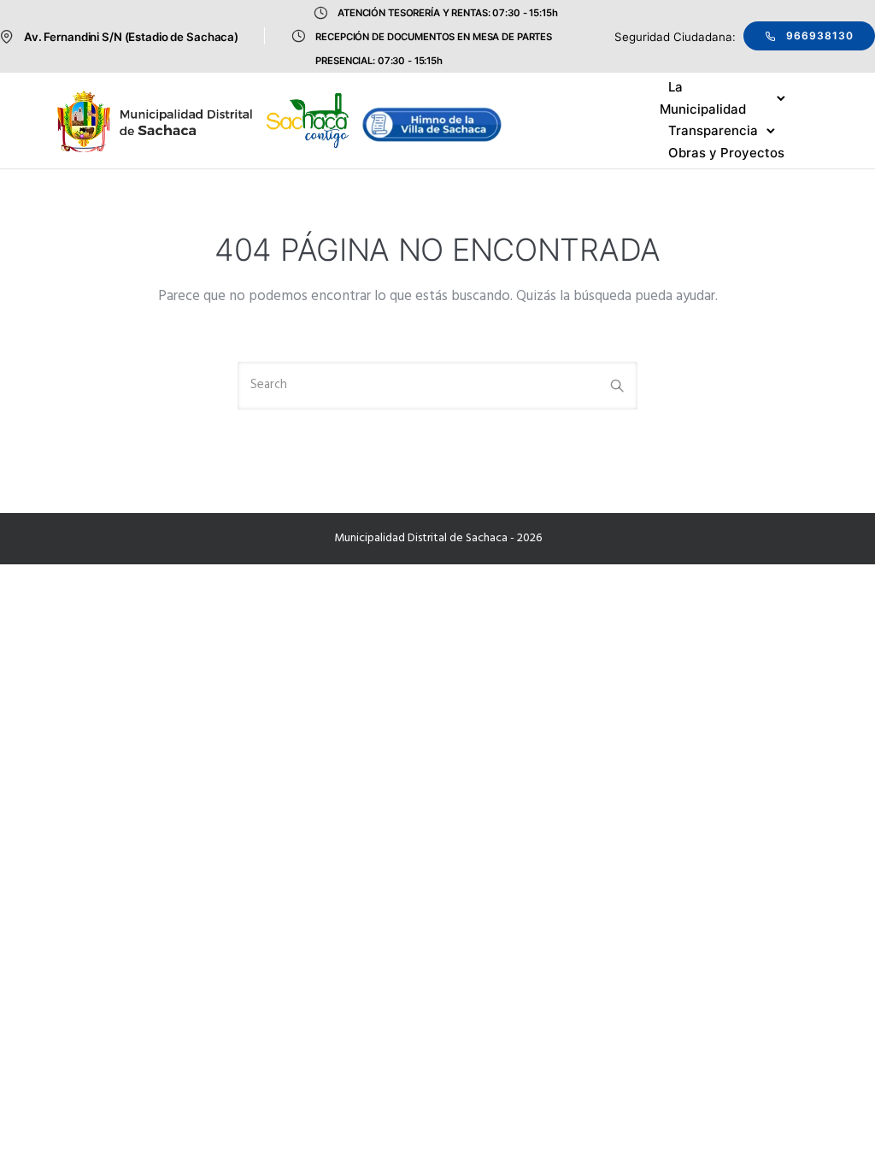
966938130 (820, 35)
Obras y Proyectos (726, 153)
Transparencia (713, 130)
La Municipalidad (703, 98)
